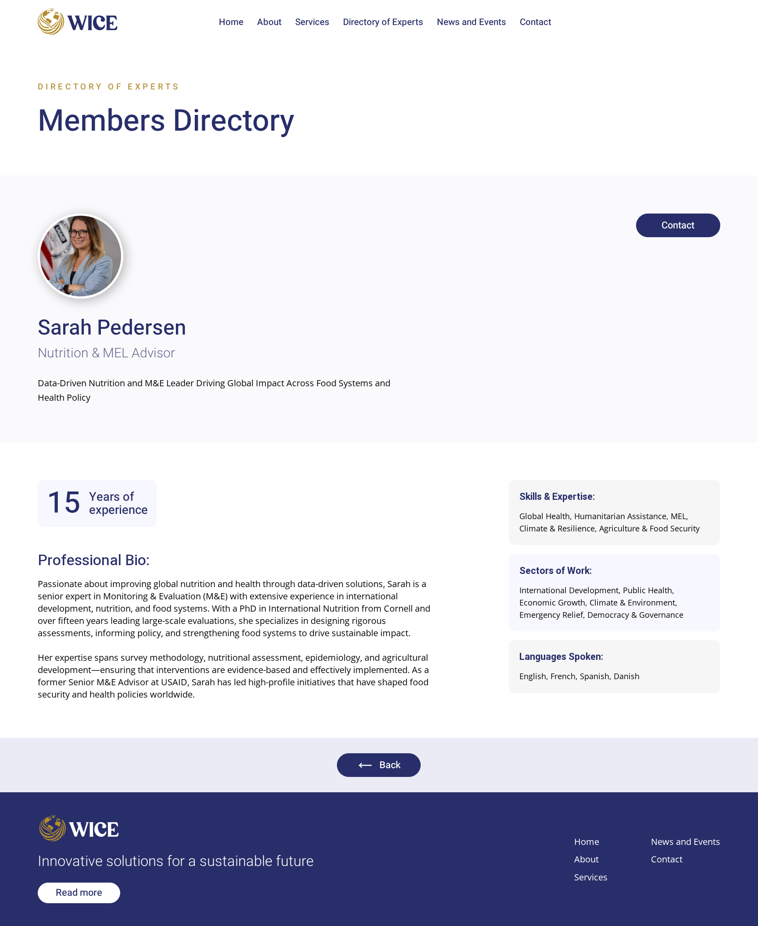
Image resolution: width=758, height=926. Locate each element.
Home (586, 841)
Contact (667, 859)
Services (591, 877)
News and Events (685, 841)
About (586, 859)
